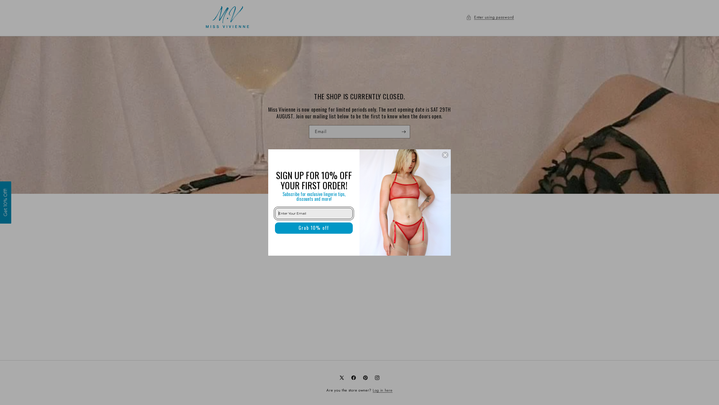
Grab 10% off (314, 227)
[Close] (445, 155)
